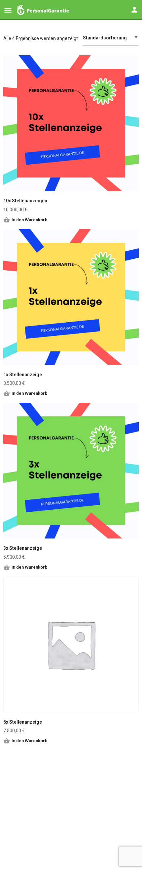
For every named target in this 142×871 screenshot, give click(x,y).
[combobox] (111, 38)
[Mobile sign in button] (134, 9)
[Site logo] (44, 10)
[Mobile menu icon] (8, 10)
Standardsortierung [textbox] (105, 37)
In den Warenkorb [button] (30, 219)
